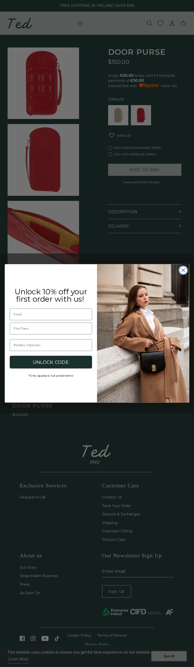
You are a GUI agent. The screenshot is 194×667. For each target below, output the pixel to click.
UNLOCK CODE (51, 362)
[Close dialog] (183, 270)
